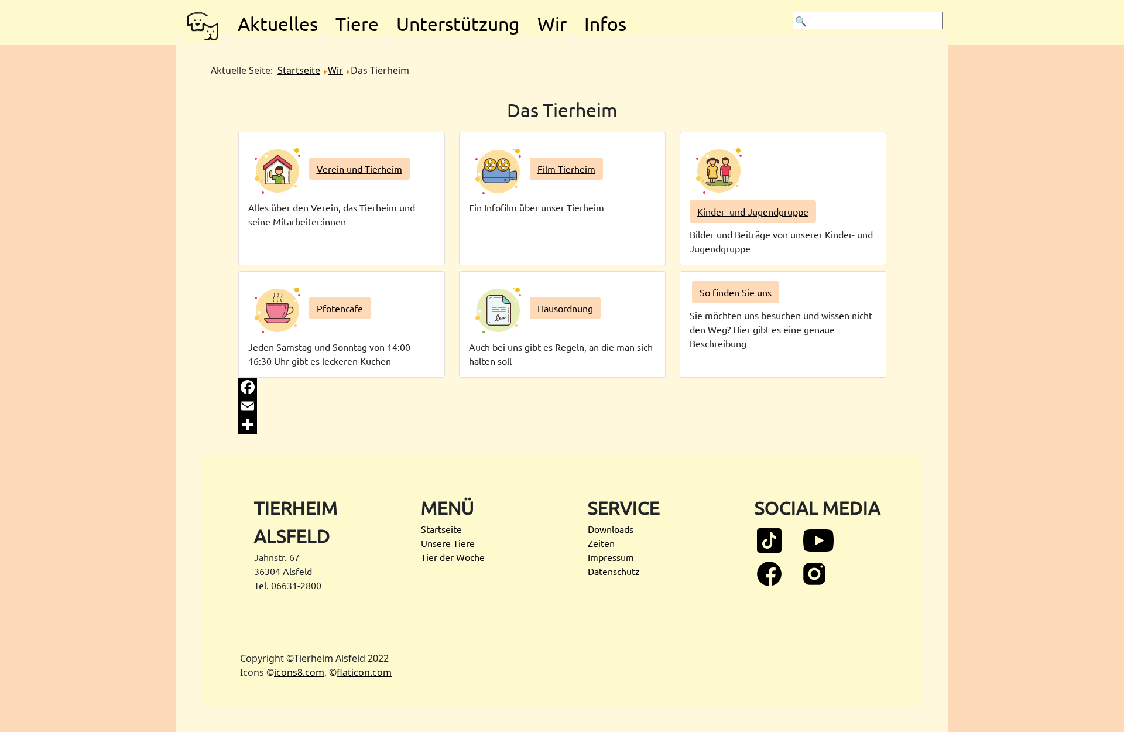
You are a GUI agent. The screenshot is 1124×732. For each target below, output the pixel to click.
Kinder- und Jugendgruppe (752, 211)
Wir (552, 23)
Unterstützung (458, 23)
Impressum (611, 557)
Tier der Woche (453, 557)
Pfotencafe (340, 308)
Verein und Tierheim (359, 169)
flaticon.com (364, 672)
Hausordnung (565, 308)
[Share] (562, 424)
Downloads (610, 529)
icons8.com (299, 672)
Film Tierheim (566, 169)
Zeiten (601, 543)
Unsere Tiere (448, 543)
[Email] (562, 405)
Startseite (441, 529)
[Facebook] (562, 387)
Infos (605, 23)
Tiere (357, 23)
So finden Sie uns (736, 292)
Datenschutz (614, 571)
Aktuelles (278, 23)
